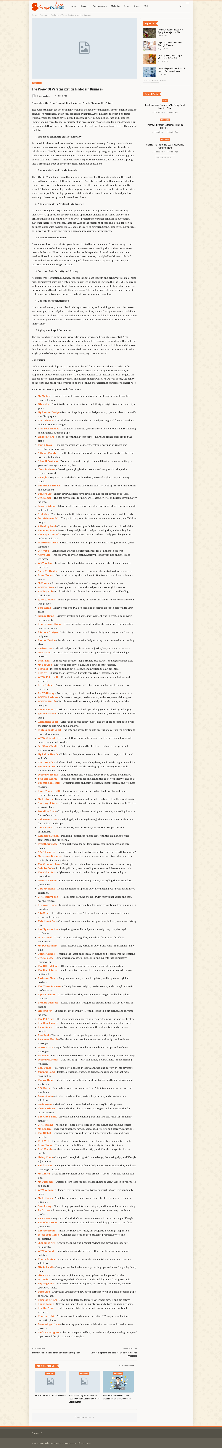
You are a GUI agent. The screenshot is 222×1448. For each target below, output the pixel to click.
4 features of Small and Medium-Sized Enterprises (56, 1352)
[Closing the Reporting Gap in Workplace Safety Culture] (149, 59)
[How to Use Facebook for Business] (50, 1381)
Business (84, 6)
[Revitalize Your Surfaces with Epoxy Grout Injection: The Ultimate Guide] (149, 33)
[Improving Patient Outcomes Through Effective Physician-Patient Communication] (149, 46)
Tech (146, 6)
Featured (36, 83)
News (126, 6)
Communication (100, 6)
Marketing (115, 6)
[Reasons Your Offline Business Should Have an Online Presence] (118, 1381)
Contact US (37, 1433)
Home (73, 6)
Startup (137, 6)
